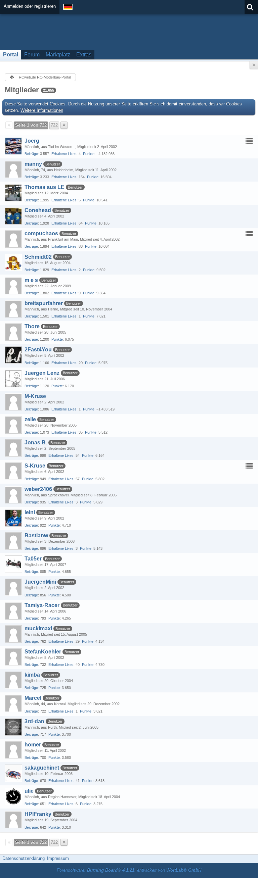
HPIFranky (38, 814)
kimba (32, 675)
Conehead (38, 210)
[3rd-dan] (13, 727)
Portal (10, 54)
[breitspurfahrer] (13, 309)
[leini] (13, 518)
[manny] (13, 169)
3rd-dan (34, 721)
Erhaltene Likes (64, 154)
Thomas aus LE (44, 187)
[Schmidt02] (13, 262)
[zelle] (13, 425)
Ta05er (33, 559)
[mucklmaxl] (13, 634)
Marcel (33, 698)
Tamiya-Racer (42, 605)
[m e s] (13, 285)
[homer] (13, 750)
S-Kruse (35, 466)
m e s (31, 280)
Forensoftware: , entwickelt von (129, 870)
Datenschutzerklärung (23, 858)
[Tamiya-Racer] (13, 611)
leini (30, 512)
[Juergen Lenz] (13, 378)
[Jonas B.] (13, 448)
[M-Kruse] (13, 401)
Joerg (32, 141)
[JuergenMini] (13, 587)
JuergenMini (40, 582)
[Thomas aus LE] (13, 192)
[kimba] (13, 680)
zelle (30, 419)
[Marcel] (13, 703)
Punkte (88, 154)
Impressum (58, 858)
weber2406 (38, 489)
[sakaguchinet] (13, 773)
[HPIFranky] (13, 819)
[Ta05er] (13, 564)
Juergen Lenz (42, 373)
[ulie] (13, 796)
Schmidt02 (38, 257)
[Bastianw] (13, 541)
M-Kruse (35, 396)
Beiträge (31, 154)
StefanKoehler (43, 651)
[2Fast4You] (13, 355)
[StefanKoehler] (13, 657)
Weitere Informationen (41, 110)
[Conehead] (13, 216)
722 (54, 125)
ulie (29, 791)
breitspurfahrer (44, 303)
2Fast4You (38, 349)
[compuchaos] (13, 239)
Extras (83, 54)
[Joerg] (13, 146)
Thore (32, 326)
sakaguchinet (42, 768)
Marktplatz (58, 54)
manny (33, 164)
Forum (32, 54)
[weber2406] (13, 494)
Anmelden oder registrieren (30, 6)
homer (33, 744)
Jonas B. (36, 442)
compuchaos (41, 233)
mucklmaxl (38, 628)
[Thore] (13, 332)
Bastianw (36, 535)
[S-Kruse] (13, 471)
